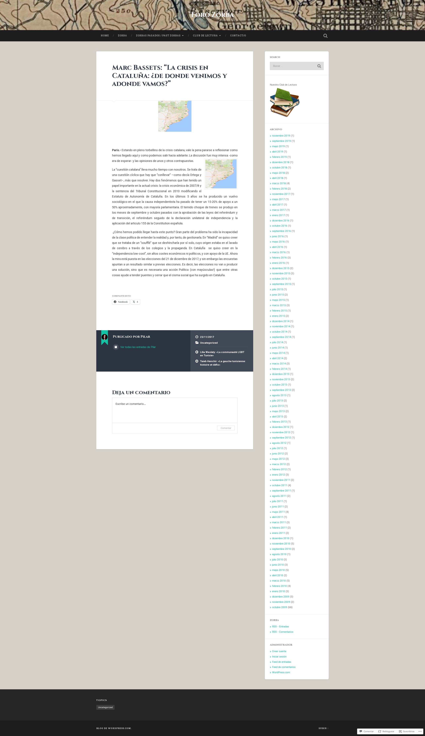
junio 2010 (278, 564)
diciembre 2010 (280, 538)
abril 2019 (277, 151)
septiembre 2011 (281, 490)
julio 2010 (277, 559)
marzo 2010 (279, 580)
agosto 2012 (279, 443)
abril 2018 (277, 178)
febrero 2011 (279, 527)
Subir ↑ (324, 728)
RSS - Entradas (280, 626)
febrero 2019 (279, 156)
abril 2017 (277, 204)
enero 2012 (278, 474)
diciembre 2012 (280, 427)
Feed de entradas (281, 661)
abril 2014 (277, 358)
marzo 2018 (279, 183)
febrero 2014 (279, 368)
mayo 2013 (278, 411)
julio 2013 (277, 400)
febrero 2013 (279, 421)
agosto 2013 (279, 395)
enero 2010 (278, 591)
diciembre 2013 (280, 374)
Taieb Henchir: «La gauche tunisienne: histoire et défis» (223, 363)
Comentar (226, 428)
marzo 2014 (279, 363)
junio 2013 (278, 405)
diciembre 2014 (280, 321)
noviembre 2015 (281, 273)
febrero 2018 (279, 188)
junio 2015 (278, 294)
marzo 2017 (279, 209)
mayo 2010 (278, 570)
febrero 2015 (279, 310)
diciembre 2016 (280, 220)
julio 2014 (277, 342)
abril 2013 (277, 416)
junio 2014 (278, 347)
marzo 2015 (279, 305)
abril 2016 (277, 246)
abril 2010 (277, 575)
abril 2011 (277, 517)
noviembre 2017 (281, 194)
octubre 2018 (279, 167)
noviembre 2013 (281, 379)
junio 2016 (278, 236)
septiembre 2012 (281, 437)
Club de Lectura (205, 35)
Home (105, 35)
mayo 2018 (278, 172)
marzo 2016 (279, 252)
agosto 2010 (279, 554)
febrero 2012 (279, 469)
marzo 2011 (279, 522)
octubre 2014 (279, 331)
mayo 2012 (278, 458)
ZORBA (122, 35)
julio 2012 (277, 448)
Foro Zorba (212, 14)
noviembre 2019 (281, 135)
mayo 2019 (278, 146)
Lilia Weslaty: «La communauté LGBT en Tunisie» (222, 354)
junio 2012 (278, 453)
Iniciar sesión (279, 656)
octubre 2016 (279, 225)
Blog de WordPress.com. (113, 728)
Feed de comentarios (284, 667)
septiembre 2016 (281, 231)
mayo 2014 (278, 352)
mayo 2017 (278, 199)
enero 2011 (278, 533)
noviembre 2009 (281, 601)
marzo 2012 (279, 464)
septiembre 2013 (281, 390)
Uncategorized (209, 342)
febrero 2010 (279, 586)
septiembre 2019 (281, 141)
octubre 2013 (279, 384)
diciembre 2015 (280, 268)
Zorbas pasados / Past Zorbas (158, 35)
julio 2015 (277, 289)
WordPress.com (281, 672)
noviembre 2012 (281, 432)
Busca (325, 35)
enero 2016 (278, 262)
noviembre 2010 (281, 543)
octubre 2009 (279, 607)
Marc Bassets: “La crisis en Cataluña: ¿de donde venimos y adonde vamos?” (169, 75)
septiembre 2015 (281, 284)
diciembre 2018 (280, 162)
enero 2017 (278, 215)
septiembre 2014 (281, 337)
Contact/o (238, 35)
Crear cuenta (279, 651)
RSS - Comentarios (282, 631)
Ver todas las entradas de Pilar (138, 347)
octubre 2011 (279, 485)
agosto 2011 (279, 495)
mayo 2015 (278, 299)
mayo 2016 (278, 241)
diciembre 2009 (280, 596)
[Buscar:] (297, 66)
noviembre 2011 (281, 480)
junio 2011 (278, 506)
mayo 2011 (278, 511)
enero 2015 (278, 315)
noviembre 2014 (281, 326)
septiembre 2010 (281, 548)
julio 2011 (277, 501)
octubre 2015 (279, 278)
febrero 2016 (279, 257)
